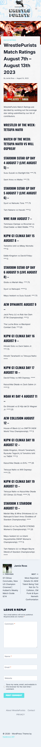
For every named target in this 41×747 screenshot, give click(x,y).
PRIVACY (20, 714)
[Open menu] (36, 8)
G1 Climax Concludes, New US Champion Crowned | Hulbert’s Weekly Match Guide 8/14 (10, 585)
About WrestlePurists (15, 710)
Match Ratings (10, 40)
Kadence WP (9, 737)
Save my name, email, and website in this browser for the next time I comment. (21, 686)
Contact (31, 710)
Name (8, 656)
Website (8, 678)
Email (8, 667)
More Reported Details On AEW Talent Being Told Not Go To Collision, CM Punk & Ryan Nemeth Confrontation (30, 587)
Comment (10, 624)
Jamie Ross (10, 78)
